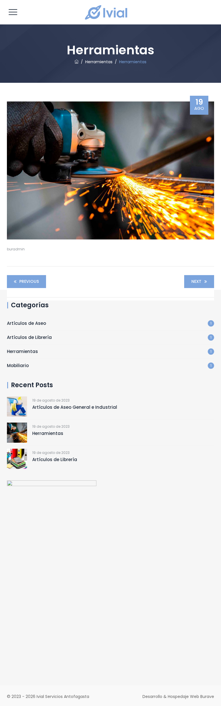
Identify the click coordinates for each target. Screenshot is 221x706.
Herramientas (22, 351)
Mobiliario (18, 365)
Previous (29, 281)
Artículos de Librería (29, 337)
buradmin (16, 249)
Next (196, 281)
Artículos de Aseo (26, 323)
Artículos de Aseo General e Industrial (74, 407)
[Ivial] (109, 12)
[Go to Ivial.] (77, 62)
